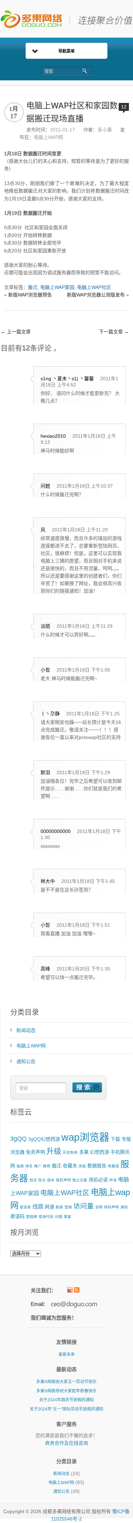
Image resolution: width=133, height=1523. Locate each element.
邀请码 (17, 1216)
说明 (99, 1207)
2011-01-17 (62, 129)
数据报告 (96, 1165)
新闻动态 (25, 1030)
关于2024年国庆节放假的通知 (66, 1400)
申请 (113, 1180)
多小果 (105, 129)
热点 (42, 1180)
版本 (51, 1180)
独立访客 (79, 1180)
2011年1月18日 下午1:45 (88, 881)
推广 (38, 1166)
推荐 (46, 1166)
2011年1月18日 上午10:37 (85, 486)
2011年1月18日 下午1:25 (93, 713)
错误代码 (46, 1217)
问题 (58, 1217)
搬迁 (33, 287)
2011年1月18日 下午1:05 (83, 670)
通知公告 (25, 1061)
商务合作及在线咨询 (66, 1443)
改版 (82, 1166)
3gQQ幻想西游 (44, 1139)
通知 (124, 1207)
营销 (68, 1207)
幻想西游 (99, 1152)
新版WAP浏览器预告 (30, 294)
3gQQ (18, 1138)
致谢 (59, 1207)
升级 (53, 1151)
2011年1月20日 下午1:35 (83, 968)
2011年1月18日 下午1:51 (83, 925)
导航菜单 (66, 51)
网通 (49, 1206)
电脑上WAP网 (48, 137)
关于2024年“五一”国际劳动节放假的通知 (66, 1409)
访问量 (83, 1206)
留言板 (25, 1207)
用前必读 (98, 1179)
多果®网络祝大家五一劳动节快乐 (66, 1381)
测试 (33, 1180)
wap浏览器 (85, 1137)
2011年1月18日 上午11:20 (80, 529)
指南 (20, 1166)
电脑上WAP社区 (94, 287)
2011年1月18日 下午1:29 (83, 772)
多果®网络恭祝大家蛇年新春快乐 (66, 1391)
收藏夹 (70, 1165)
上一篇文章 (16, 331)
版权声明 (63, 1180)
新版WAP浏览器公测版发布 (96, 294)
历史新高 (70, 1152)
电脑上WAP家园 (57, 287)
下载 (115, 1139)
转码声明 (111, 1207)
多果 (84, 1152)
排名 (29, 1166)
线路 (37, 1206)
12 (124, 106)
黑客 (67, 1217)
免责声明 (35, 1152)
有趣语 (113, 1166)
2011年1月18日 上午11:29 (85, 626)
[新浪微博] (70, 1290)
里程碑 (31, 1217)
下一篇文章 (114, 331)
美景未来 (66, 1354)
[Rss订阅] (76, 1290)
